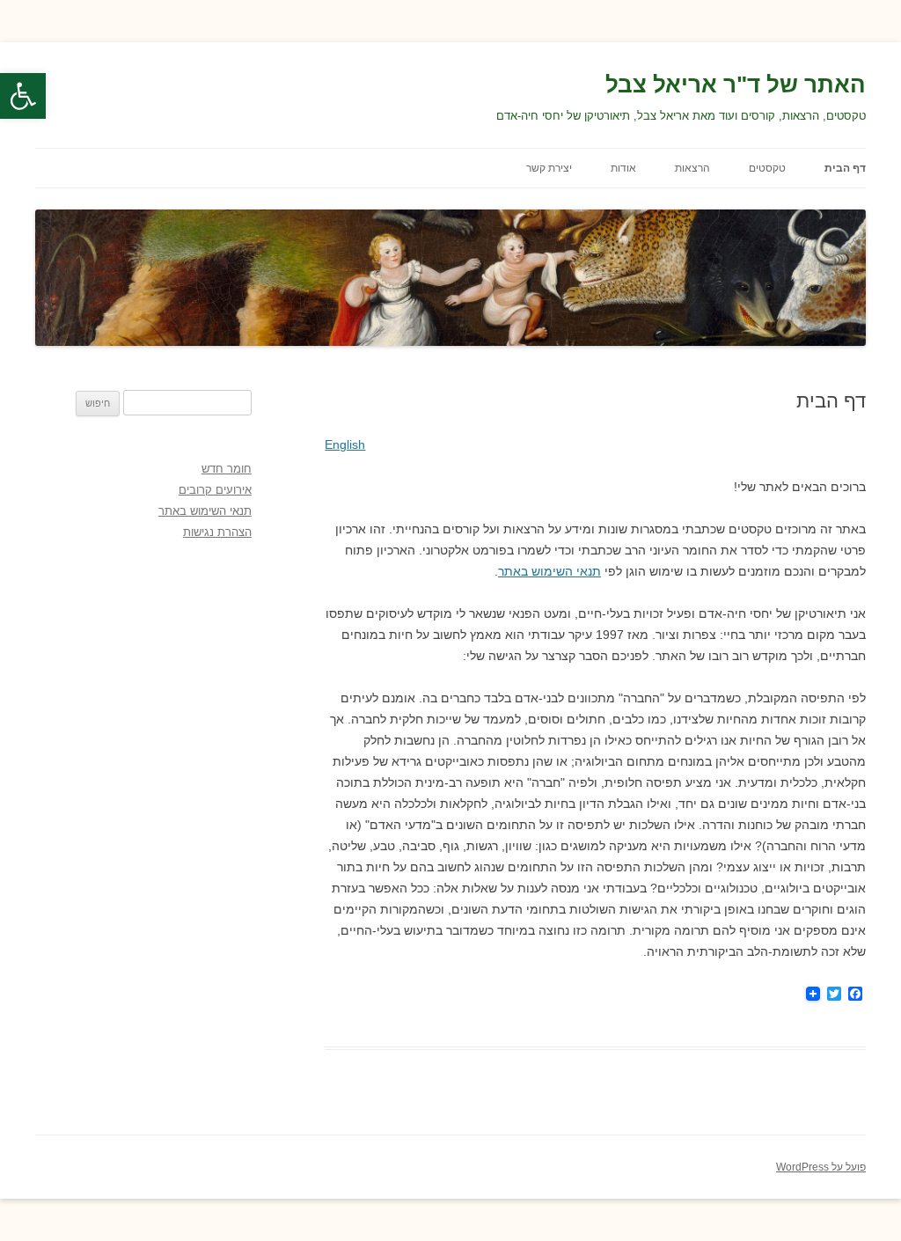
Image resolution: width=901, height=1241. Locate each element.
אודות (623, 168)
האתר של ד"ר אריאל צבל (735, 84)
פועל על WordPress (821, 1167)
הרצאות (692, 168)
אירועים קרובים (215, 489)
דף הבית (845, 168)
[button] (23, 96)
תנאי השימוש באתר (549, 571)
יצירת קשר (549, 168)
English (345, 444)
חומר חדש (226, 468)
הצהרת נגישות (217, 532)
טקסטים (767, 168)
